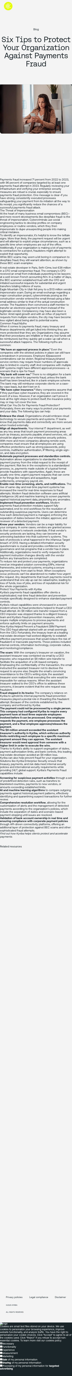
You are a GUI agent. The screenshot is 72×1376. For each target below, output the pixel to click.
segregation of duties (56, 748)
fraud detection (38, 595)
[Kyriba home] (16, 6)
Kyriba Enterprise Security (31, 761)
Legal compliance (38, 1297)
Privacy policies (14, 1297)
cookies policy (53, 1340)
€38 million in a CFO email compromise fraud (35, 269)
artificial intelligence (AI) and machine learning (34, 495)
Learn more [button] (6, 1371)
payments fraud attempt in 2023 (19, 186)
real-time (22, 595)
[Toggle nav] (65, 6)
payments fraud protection (16, 195)
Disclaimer (60, 1297)
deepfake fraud (53, 217)
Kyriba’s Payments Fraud (51, 770)
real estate (6, 636)
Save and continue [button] (10, 1374)
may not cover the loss (23, 402)
